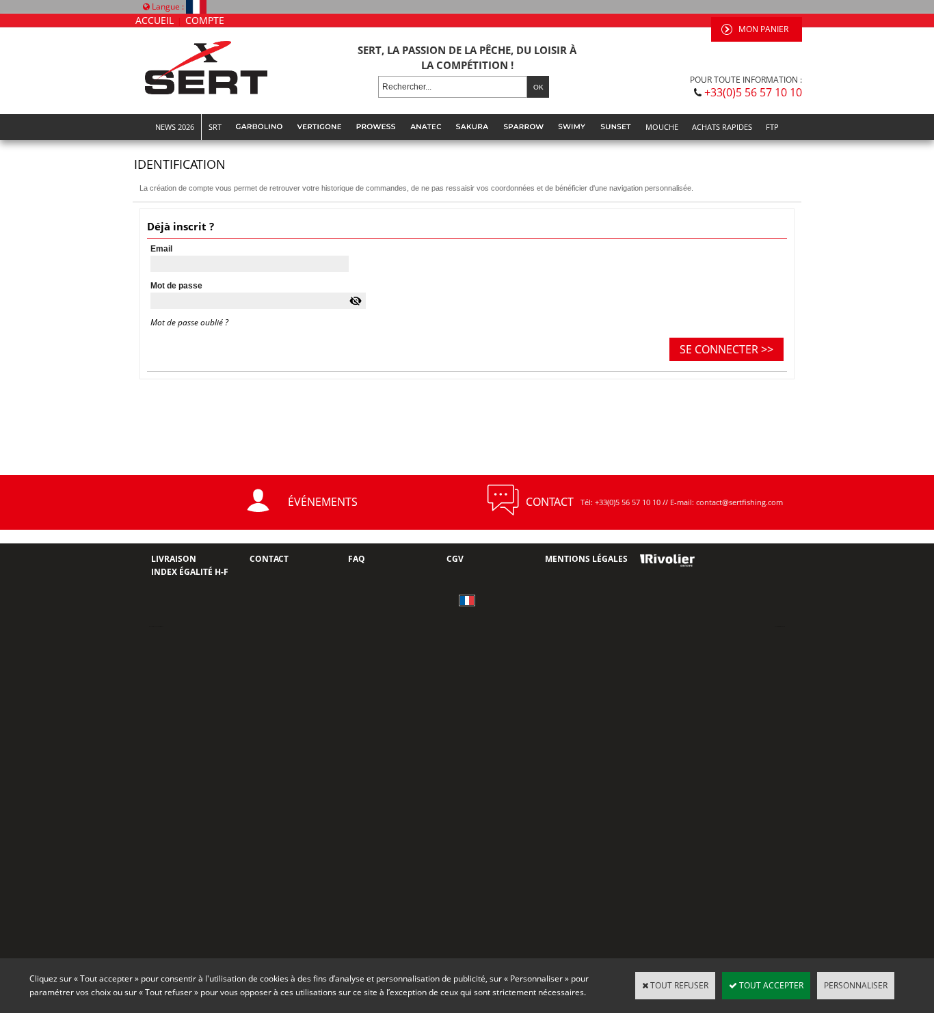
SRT (215, 127)
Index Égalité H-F (189, 572)
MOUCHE (661, 127)
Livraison (173, 559)
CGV (455, 559)
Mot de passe (176, 286)
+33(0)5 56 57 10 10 (753, 92)
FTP (772, 127)
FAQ (356, 559)
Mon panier (763, 29)
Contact (269, 559)
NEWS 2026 (174, 127)
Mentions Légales (586, 559)
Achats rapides (722, 127)
